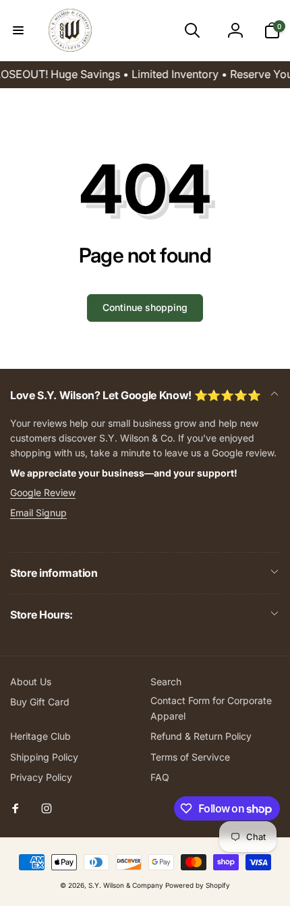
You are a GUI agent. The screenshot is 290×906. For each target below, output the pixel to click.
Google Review (43, 492)
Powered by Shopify (197, 885)
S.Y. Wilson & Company (125, 885)
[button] (18, 30)
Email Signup (38, 512)
